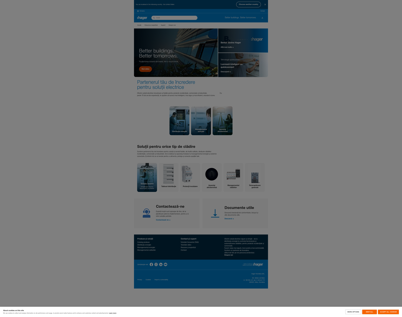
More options (353, 312)
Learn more (112, 313)
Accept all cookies (388, 312)
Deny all (369, 312)
